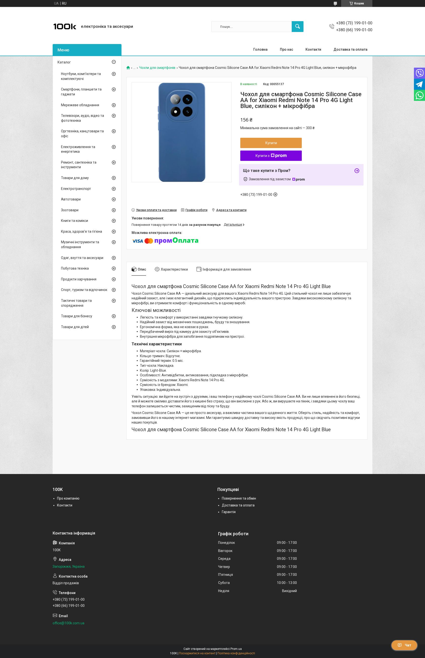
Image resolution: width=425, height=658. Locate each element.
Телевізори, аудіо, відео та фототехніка (82, 118)
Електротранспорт (76, 189)
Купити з (263, 156)
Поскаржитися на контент (197, 653)
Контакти (313, 49)
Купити (271, 143)
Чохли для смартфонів (157, 68)
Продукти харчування (78, 279)
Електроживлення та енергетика (78, 149)
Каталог (64, 62)
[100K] (65, 26)
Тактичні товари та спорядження (76, 303)
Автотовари (71, 199)
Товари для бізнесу (76, 316)
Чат (408, 645)
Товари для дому (75, 178)
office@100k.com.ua (68, 623)
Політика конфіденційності (236, 653)
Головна (260, 49)
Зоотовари (69, 210)
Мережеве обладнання (80, 105)
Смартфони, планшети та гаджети (81, 91)
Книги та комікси (74, 221)
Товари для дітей (75, 327)
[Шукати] (298, 26)
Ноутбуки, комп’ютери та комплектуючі (81, 76)
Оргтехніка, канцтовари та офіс (82, 133)
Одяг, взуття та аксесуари (82, 258)
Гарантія (229, 512)
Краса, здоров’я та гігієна (81, 231)
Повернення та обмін (239, 498)
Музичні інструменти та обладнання (80, 244)
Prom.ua (236, 649)
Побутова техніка (75, 268)
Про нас (286, 49)
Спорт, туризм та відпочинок (84, 290)
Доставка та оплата (350, 49)
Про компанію (68, 498)
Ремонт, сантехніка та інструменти (78, 164)
